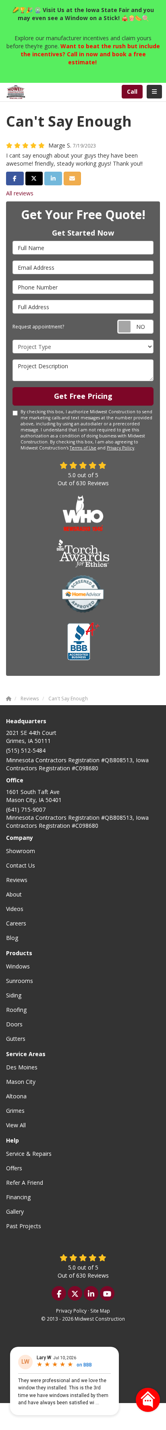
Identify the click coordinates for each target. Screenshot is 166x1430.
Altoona (16, 1096)
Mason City (20, 1081)
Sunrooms (19, 981)
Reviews (16, 880)
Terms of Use (83, 448)
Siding (13, 995)
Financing (18, 1197)
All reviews (19, 193)
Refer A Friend (24, 1182)
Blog (12, 938)
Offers (14, 1168)
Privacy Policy (120, 448)
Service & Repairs (29, 1153)
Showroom (20, 851)
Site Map (100, 1310)
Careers (16, 923)
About (14, 894)
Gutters (15, 1038)
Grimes (15, 1110)
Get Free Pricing (83, 396)
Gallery (15, 1211)
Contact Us (20, 865)
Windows (18, 966)
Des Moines (21, 1067)
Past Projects (23, 1226)
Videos (14, 909)
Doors (14, 1024)
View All (16, 1125)
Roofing (16, 1010)
